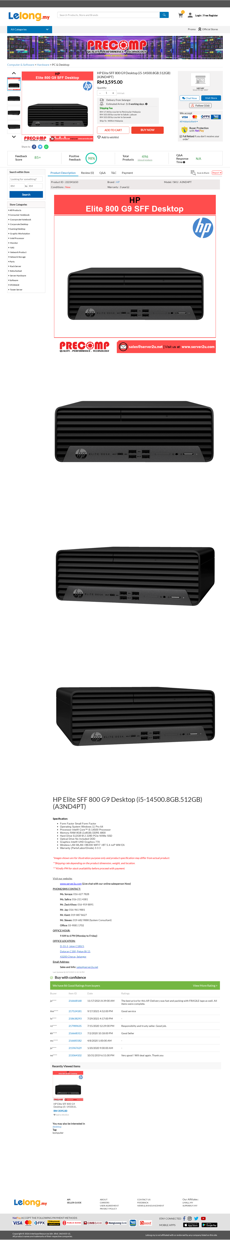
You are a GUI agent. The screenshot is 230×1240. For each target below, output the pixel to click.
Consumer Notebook (19, 215)
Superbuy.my (190, 1205)
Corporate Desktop (19, 224)
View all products (145, 160)
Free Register (210, 15)
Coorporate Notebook (20, 219)
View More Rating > (205, 985)
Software (14, 280)
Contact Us (143, 1199)
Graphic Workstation (20, 233)
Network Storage (18, 257)
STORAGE (14, 285)
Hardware (43, 64)
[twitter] (196, 1219)
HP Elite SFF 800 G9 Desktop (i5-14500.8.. (65, 1105)
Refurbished (16, 271)
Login (198, 15)
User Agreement (109, 1205)
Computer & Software (20, 64)
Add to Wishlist (62, 1115)
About (103, 1199)
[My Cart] (180, 15)
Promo (192, 29)
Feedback (142, 1202)
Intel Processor (17, 238)
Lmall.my (188, 1202)
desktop (57, 1126)
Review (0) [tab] (87, 172)
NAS (12, 247)
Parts (12, 261)
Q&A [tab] (102, 172)
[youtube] (203, 1219)
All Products (15, 210)
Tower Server (16, 289)
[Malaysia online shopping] (30, 16)
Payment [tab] (127, 172)
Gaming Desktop (17, 229)
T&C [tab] (113, 172)
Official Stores (210, 29)
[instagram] (190, 1219)
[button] (14, 73)
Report (216, 172)
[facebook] (184, 1218)
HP (118, 182)
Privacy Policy (108, 1208)
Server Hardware (18, 275)
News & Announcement (150, 1205)
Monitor (14, 243)
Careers (104, 1202)
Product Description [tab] (63, 172)
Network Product (18, 252)
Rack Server (15, 266)
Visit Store (211, 97)
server (200, 88)
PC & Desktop (60, 64)
